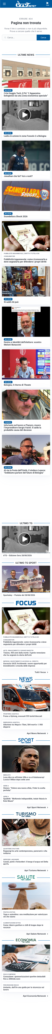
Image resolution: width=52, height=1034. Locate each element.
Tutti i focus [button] (40, 672)
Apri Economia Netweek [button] (34, 996)
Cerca (43, 37)
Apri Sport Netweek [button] (36, 807)
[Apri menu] (4, 4)
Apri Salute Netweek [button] (36, 934)
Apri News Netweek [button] (36, 733)
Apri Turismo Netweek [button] (35, 870)
